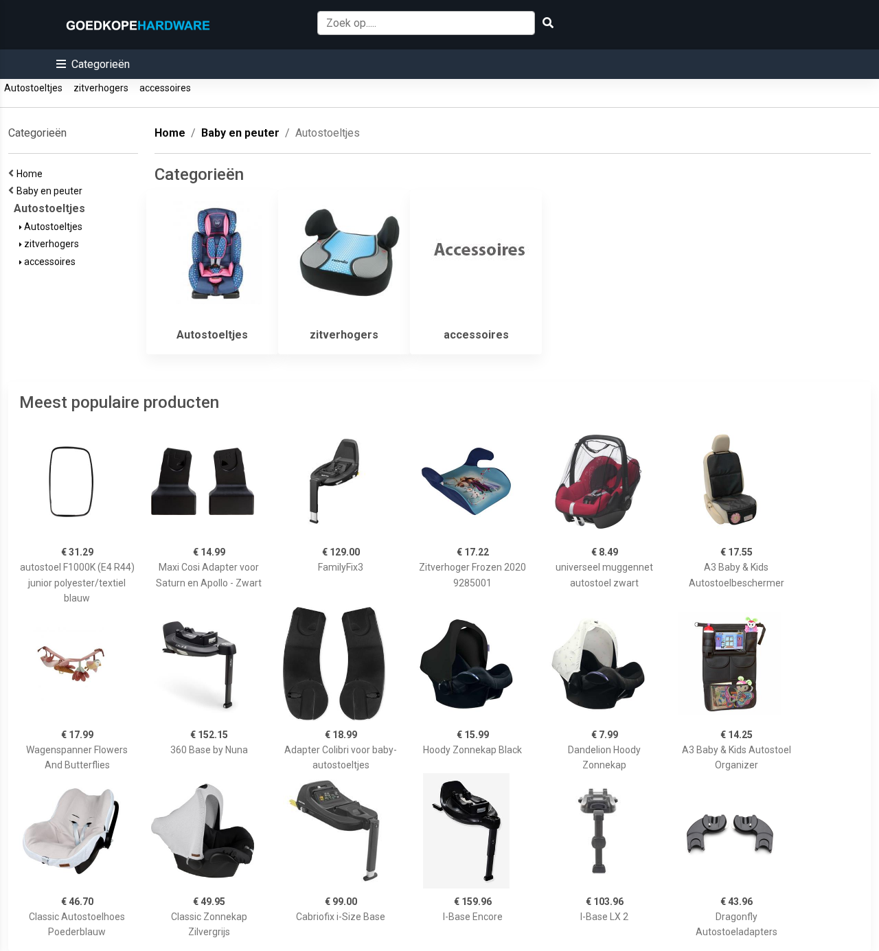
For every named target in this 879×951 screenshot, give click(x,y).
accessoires (165, 87)
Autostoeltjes (33, 87)
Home (31, 173)
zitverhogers (101, 87)
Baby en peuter (51, 190)
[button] (93, 64)
